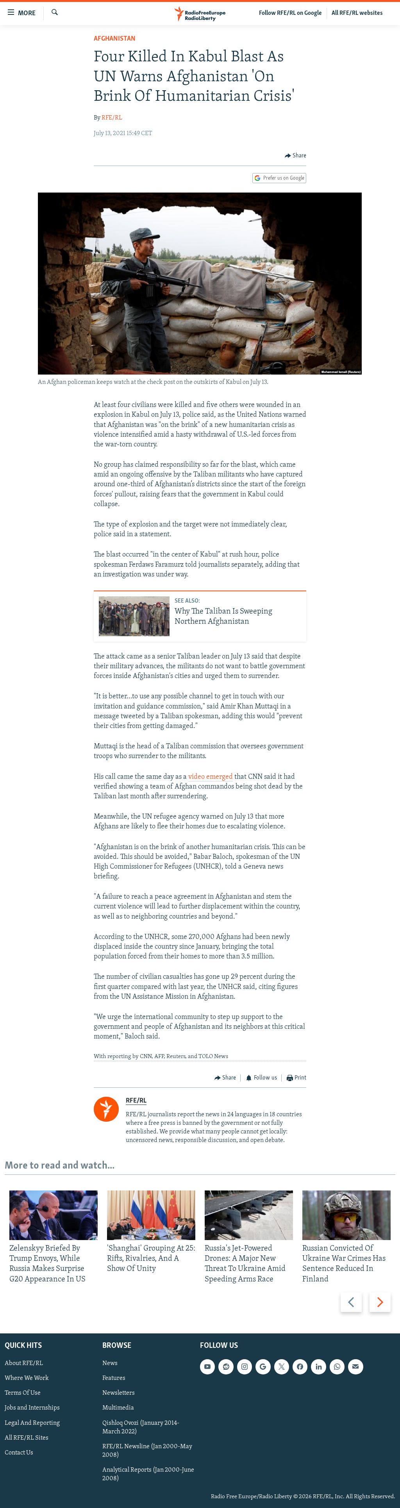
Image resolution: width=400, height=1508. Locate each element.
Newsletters (118, 1393)
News (110, 1363)
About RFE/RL (24, 1363)
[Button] (296, 156)
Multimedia (118, 1408)
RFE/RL (112, 118)
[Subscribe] (355, 1366)
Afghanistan (115, 39)
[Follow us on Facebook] (300, 1366)
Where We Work (27, 1378)
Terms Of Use (23, 1393)
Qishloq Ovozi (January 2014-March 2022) (140, 1427)
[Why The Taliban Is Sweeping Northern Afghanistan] (134, 616)
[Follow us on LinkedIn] (318, 1366)
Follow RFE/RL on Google (290, 13)
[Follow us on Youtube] (207, 1366)
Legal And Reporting (32, 1423)
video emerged (210, 777)
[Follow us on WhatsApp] (337, 1366)
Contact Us (19, 1453)
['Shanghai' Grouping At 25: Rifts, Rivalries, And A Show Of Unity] (151, 1215)
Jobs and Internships (32, 1408)
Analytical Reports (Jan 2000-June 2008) (148, 1474)
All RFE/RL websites (357, 13)
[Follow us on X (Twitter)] (281, 1366)
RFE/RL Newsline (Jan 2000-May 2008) (147, 1451)
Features (113, 1378)
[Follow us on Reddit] (225, 1366)
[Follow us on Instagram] (244, 1366)
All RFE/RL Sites (26, 1438)
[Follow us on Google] (262, 1366)
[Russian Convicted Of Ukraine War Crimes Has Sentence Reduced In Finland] (346, 1215)
